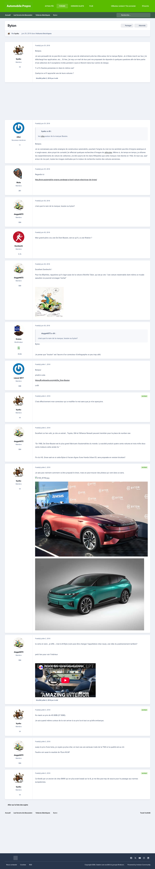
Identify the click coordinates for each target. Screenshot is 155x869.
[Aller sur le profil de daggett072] (18, 205)
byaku (16, 33)
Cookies (23, 865)
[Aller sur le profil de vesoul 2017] (18, 369)
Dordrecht (19, 246)
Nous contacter (11, 865)
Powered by (139, 865)
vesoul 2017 (19, 378)
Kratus (18, 339)
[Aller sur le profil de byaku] (9, 33)
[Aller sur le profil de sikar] (18, 128)
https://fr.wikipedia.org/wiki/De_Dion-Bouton (52, 380)
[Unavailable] (49, 288)
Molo (18, 182)
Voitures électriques (43, 33)
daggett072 (18, 214)
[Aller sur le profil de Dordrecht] (18, 237)
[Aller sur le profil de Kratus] (18, 330)
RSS (30, 865)
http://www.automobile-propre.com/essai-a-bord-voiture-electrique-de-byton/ (66, 180)
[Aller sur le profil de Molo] (18, 173)
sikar (19, 137)
